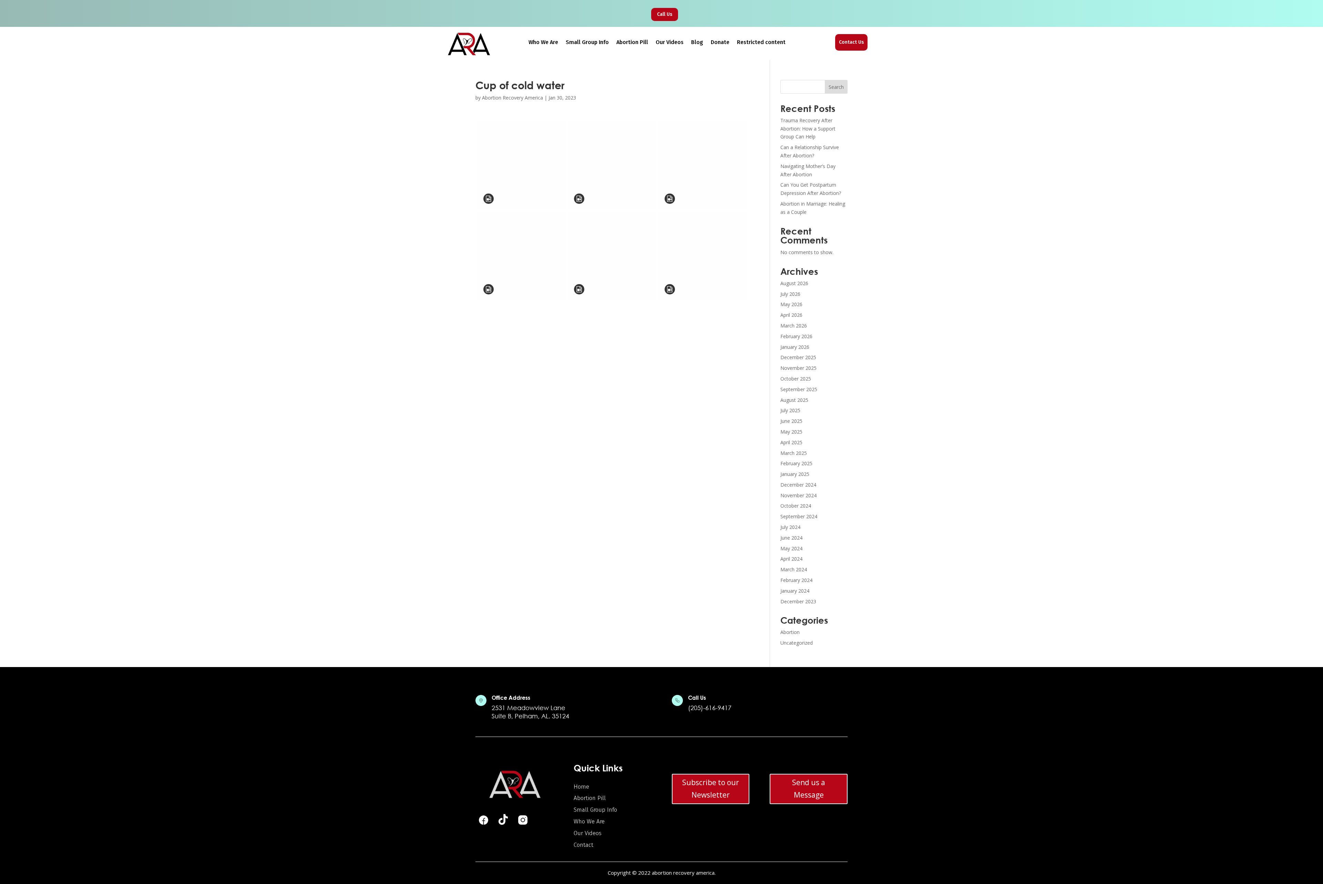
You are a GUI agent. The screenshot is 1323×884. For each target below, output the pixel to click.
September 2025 (798, 389)
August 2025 (794, 400)
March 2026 (793, 325)
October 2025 (795, 378)
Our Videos (670, 42)
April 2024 (791, 558)
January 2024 (794, 590)
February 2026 (796, 336)
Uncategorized (796, 642)
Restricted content (761, 42)
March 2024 (793, 569)
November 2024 (798, 495)
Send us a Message (808, 789)
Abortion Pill (632, 42)
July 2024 (790, 527)
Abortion (790, 632)
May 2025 (791, 431)
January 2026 (794, 347)
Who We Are (543, 42)
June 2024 (791, 537)
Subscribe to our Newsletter (710, 789)
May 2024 (791, 548)
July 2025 (790, 410)
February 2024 (796, 580)
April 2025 (791, 442)
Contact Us (851, 42)
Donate (720, 42)
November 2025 (798, 368)
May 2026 (791, 304)
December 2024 (798, 484)
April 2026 (791, 315)
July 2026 (790, 294)
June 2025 (791, 421)
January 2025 (794, 474)
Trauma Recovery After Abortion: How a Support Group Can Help (807, 128)
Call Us (664, 14)
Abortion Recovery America (512, 97)
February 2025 (796, 463)
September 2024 (798, 516)
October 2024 (795, 505)
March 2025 (793, 453)
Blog (697, 42)
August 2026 (794, 283)
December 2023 (798, 601)
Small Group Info (587, 42)
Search (836, 87)
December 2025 (798, 357)
